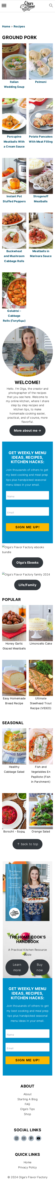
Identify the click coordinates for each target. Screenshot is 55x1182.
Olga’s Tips (27, 1109)
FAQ (27, 1104)
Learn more (17, 967)
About (28, 1094)
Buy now (40, 967)
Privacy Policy (27, 1167)
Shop (27, 1114)
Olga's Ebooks (27, 562)
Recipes (19, 26)
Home (6, 26)
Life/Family (28, 585)
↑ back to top (27, 844)
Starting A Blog (27, 1099)
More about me (26, 430)
